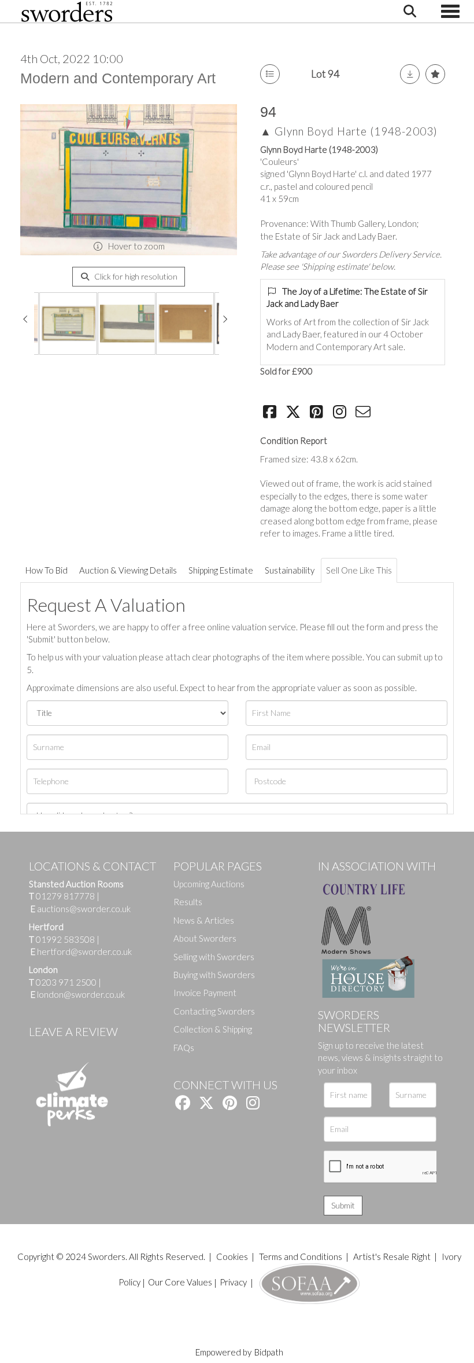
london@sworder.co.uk (78, 994)
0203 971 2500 (66, 982)
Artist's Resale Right (392, 1256)
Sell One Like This (359, 570)
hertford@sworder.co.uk (84, 951)
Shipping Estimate (220, 570)
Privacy (233, 1282)
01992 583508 (65, 939)
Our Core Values (180, 1282)
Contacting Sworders (214, 1011)
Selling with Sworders (213, 956)
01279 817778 (65, 896)
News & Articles (203, 920)
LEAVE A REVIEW (73, 1031)
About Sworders (204, 938)
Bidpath (268, 1352)
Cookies (232, 1256)
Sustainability (289, 570)
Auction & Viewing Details (128, 570)
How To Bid (46, 570)
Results (187, 902)
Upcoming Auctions (209, 884)
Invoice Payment (204, 992)
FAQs (183, 1047)
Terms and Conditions (301, 1256)
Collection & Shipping (212, 1029)
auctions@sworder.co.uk (81, 908)
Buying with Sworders (214, 974)
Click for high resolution (134, 276)
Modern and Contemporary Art (118, 78)
